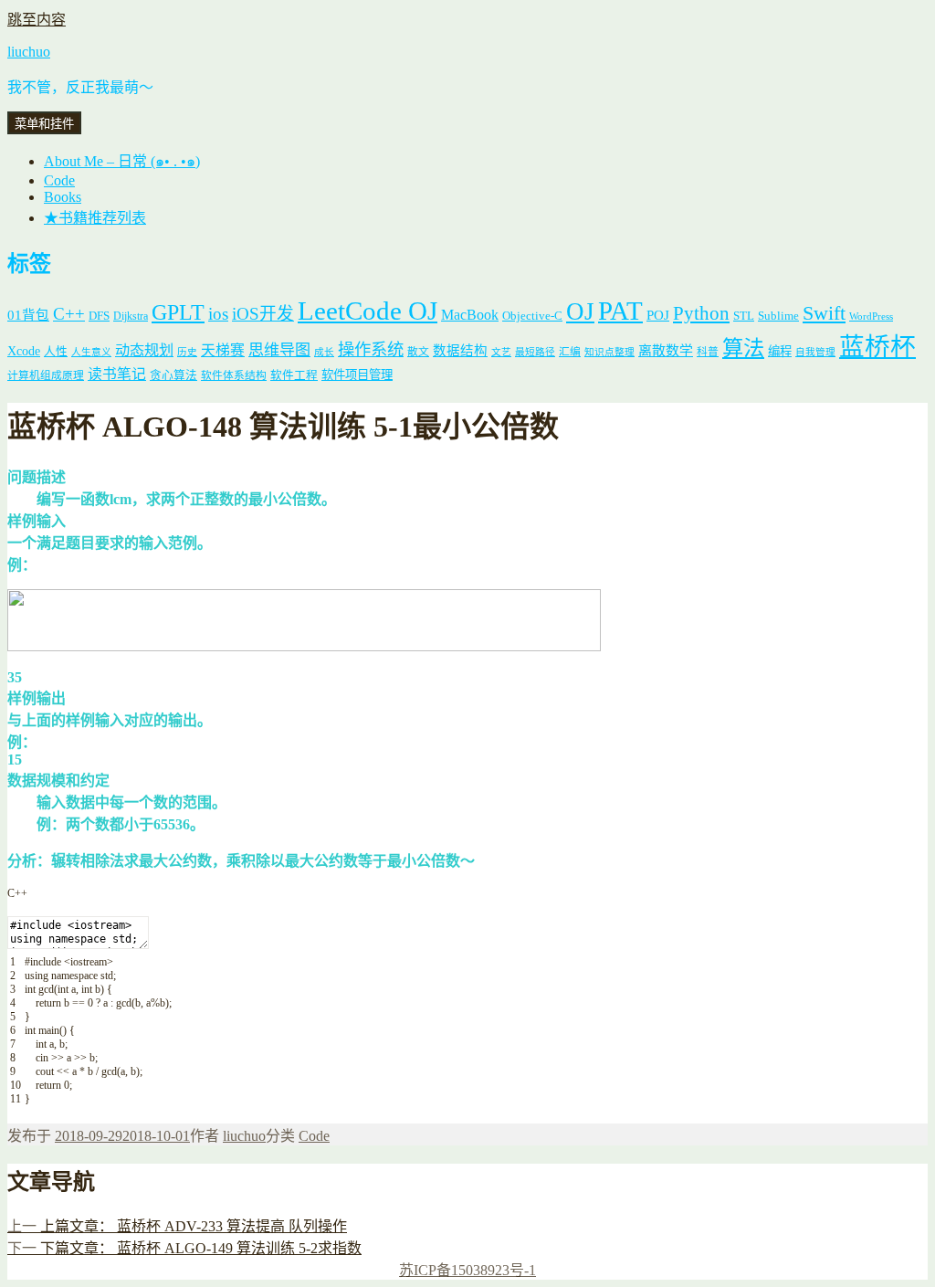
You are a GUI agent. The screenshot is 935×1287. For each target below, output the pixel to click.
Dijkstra (130, 316)
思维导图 (279, 350)
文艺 (501, 352)
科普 (708, 352)
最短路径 (535, 352)
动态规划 (144, 350)
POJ (657, 315)
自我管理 (815, 352)
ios (218, 313)
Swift (824, 313)
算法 (743, 348)
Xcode (23, 350)
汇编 (570, 352)
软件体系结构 (234, 376)
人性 (56, 351)
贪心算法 (173, 375)
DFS (99, 316)
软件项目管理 (357, 375)
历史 (187, 352)
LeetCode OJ (367, 310)
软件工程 (294, 375)
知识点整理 (609, 352)
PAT (620, 310)
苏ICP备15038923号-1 (467, 1270)
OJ (580, 311)
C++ (69, 313)
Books (62, 197)
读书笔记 (117, 374)
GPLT (178, 312)
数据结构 (460, 350)
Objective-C (532, 315)
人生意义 (91, 352)
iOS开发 (263, 313)
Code (59, 180)
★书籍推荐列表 (95, 218)
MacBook (470, 314)
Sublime (778, 315)
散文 (418, 352)
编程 (780, 351)
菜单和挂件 (44, 124)
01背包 (28, 315)
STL (743, 315)
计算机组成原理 (45, 376)
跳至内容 (36, 19)
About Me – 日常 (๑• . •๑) (122, 161)
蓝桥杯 (877, 346)
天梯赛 (223, 350)
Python (701, 313)
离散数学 (665, 350)
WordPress (871, 316)
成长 (324, 352)
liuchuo (28, 51)
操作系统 (371, 350)
